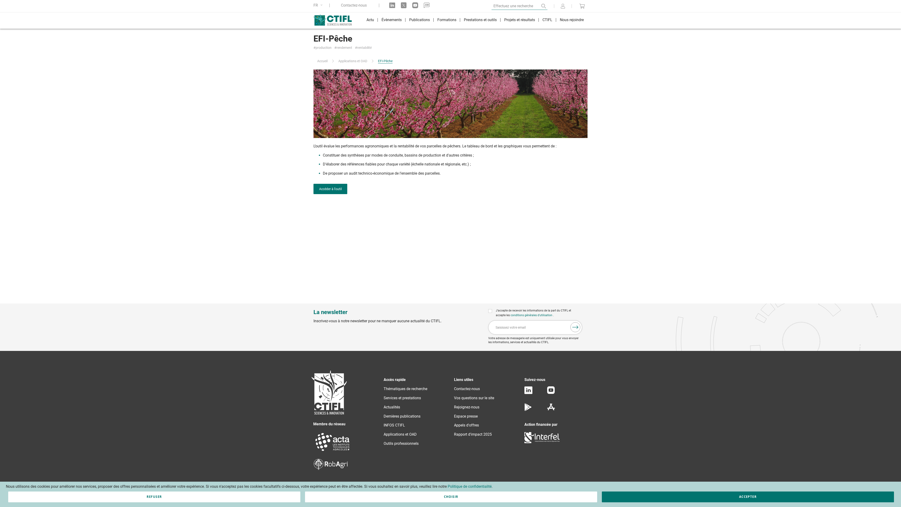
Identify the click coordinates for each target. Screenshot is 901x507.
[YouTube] (551, 392)
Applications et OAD (352, 61)
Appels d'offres (466, 425)
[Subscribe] (575, 327)
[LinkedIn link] (392, 5)
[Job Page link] (427, 5)
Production (324, 48)
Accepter (748, 497)
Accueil (322, 61)
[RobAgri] (330, 468)
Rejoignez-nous (466, 407)
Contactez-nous (354, 5)
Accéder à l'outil (330, 189)
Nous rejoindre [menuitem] (572, 20)
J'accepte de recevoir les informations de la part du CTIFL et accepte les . (533, 313)
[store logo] (334, 19)
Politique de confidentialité (470, 486)
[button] (318, 5)
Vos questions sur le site (474, 398)
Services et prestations (402, 398)
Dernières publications (402, 416)
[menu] (475, 20)
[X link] (404, 5)
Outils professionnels (401, 443)
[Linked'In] (528, 393)
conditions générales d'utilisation (532, 315)
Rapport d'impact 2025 (473, 434)
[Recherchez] (540, 6)
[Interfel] (542, 442)
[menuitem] (370, 20)
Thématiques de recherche (405, 389)
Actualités (392, 407)
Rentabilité (364, 48)
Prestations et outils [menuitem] (480, 20)
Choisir (451, 497)
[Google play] (528, 409)
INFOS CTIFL (394, 425)
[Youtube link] (415, 5)
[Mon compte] (563, 6)
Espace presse (466, 416)
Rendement (344, 48)
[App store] (551, 409)
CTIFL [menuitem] (547, 20)
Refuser (154, 497)
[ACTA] (332, 451)
